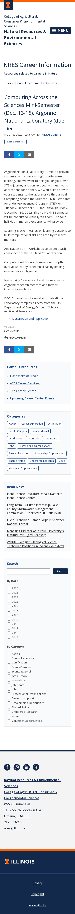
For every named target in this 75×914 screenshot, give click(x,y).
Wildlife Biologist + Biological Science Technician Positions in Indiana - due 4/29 (35, 544)
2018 (15, 624)
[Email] (29, 155)
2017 (15, 628)
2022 (15, 606)
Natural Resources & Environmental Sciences (25, 38)
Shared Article (17, 461)
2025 (15, 592)
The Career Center (23, 391)
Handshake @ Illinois (24, 376)
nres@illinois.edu (16, 828)
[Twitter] (36, 767)
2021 (15, 610)
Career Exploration (32, 423)
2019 (15, 619)
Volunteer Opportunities (23, 468)
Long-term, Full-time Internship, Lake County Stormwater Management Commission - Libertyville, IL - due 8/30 (34, 509)
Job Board (51, 438)
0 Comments (12, 331)
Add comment (17, 337)
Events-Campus (18, 431)
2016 (15, 633)
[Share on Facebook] (9, 155)
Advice (13, 423)
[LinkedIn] (26, 767)
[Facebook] (7, 767)
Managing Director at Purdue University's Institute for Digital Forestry (35, 533)
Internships (34, 438)
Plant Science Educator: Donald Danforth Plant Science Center (34, 496)
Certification (54, 423)
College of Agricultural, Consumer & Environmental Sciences (24, 21)
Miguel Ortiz (51, 134)
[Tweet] (19, 155)
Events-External (15, 141)
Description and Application (30, 318)
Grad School (16, 438)
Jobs (11, 446)
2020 (15, 615)
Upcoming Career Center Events (32, 398)
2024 (15, 597)
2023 (15, 601)
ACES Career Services (25, 383)
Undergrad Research (42, 461)
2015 (15, 637)
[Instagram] (16, 767)
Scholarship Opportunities (49, 453)
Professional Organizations (35, 446)
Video (62, 461)
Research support (19, 453)
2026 (15, 588)
